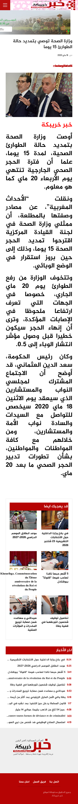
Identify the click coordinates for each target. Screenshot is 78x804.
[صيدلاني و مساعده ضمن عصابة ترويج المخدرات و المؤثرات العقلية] (23, 604)
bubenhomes (63, 66)
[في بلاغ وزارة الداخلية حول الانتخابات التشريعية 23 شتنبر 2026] (54, 520)
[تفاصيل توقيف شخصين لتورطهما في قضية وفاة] (54, 604)
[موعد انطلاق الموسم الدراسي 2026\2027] (23, 520)
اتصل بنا (54, 782)
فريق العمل (39, 782)
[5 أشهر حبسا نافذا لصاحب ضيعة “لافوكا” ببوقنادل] (54, 560)
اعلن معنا (24, 782)
